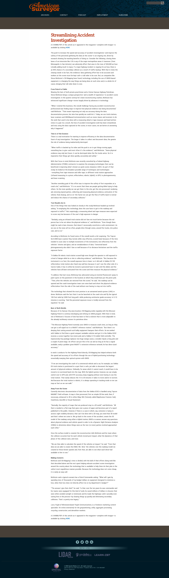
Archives (45, 15)
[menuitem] (45, 15)
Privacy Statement (69, 569)
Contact (64, 15)
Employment (102, 15)
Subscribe (123, 15)
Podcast (82, 15)
